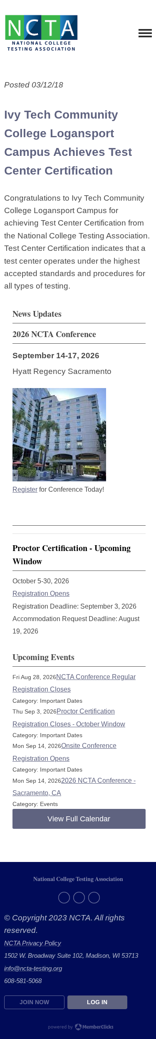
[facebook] (64, 897)
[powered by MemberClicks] (78, 1028)
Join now (34, 1002)
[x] (79, 897)
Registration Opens (40, 593)
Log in (97, 1002)
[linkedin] (94, 897)
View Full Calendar (78, 819)
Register (24, 489)
